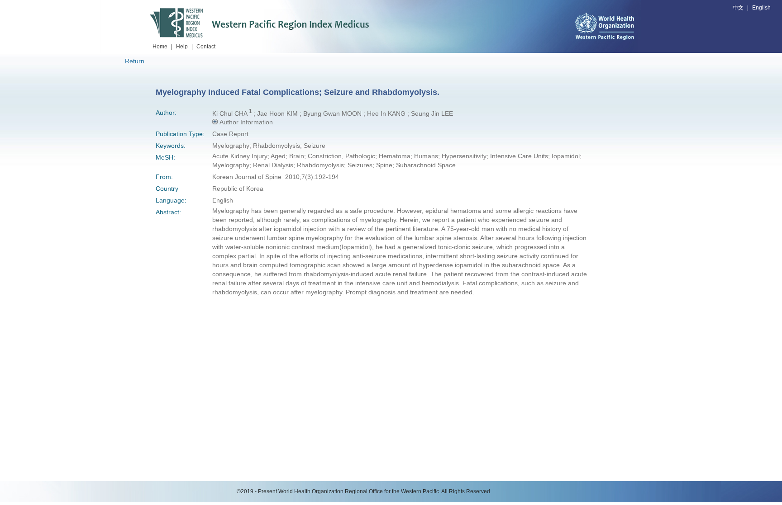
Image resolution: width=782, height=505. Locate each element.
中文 (738, 8)
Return (134, 61)
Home (160, 46)
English (761, 8)
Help (182, 46)
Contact (205, 46)
